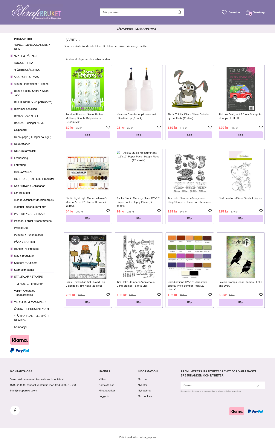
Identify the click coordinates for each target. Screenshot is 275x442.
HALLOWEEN (23, 171)
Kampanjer (20, 327)
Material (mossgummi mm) (30, 206)
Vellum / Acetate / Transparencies (24, 292)
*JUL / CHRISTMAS (26, 76)
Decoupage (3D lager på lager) (32, 137)
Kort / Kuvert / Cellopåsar (29, 185)
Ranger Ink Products (26, 248)
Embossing (21, 158)
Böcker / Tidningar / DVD (29, 122)
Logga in (104, 396)
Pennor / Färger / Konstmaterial (33, 220)
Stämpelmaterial (24, 269)
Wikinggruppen (148, 437)
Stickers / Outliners (25, 262)
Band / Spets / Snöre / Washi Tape (31, 92)
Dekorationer (22, 143)
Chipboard (20, 129)
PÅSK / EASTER (24, 241)
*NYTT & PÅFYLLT (26, 55)
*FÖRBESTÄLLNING (27, 69)
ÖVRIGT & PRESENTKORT (31, 308)
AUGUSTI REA (23, 62)
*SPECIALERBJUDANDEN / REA (32, 46)
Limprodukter (22, 192)
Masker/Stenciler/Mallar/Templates (34, 199)
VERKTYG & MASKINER (30, 301)
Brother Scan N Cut (26, 116)
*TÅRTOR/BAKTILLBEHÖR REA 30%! (31, 317)
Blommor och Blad (25, 108)
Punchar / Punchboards (28, 234)
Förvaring (20, 164)
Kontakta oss (106, 384)
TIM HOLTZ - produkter (28, 283)
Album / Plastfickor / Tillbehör (31, 83)
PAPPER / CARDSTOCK (29, 213)
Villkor (102, 379)
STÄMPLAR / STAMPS (28, 276)
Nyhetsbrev (144, 390)
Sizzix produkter (24, 255)
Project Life (21, 227)
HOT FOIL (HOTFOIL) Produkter (34, 178)
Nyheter (142, 384)
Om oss (142, 379)
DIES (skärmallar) (25, 150)
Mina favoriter (107, 390)
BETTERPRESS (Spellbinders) (33, 102)
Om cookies (145, 396)
